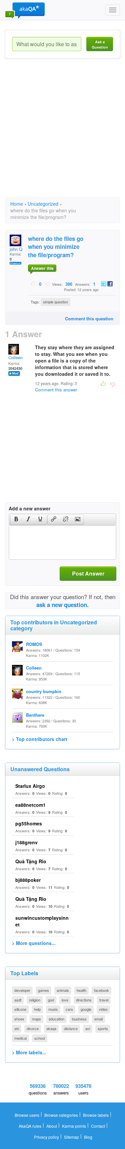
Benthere (35, 715)
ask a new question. (62, 605)
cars (69, 1009)
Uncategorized (43, 203)
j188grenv (26, 842)
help (37, 1009)
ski (16, 1028)
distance (71, 1028)
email (98, 1018)
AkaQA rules (30, 1126)
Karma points (74, 1126)
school (39, 1038)
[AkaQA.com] (25, 10)
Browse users (27, 1115)
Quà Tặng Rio (30, 861)
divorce (33, 1028)
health (81, 990)
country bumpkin (43, 691)
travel (103, 999)
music (53, 1009)
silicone (20, 1009)
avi (87, 1028)
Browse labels (96, 1115)
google (86, 1009)
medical (20, 1038)
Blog (88, 1137)
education (56, 1018)
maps (36, 1018)
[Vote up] (33, 283)
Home (16, 203)
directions (84, 999)
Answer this (42, 268)
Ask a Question (100, 44)
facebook (101, 990)
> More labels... (29, 1052)
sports (103, 1028)
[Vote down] (47, 283)
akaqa (51, 1028)
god (51, 999)
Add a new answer (29, 508)
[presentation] (16, 519)
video (103, 1009)
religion (34, 999)
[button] (16, 520)
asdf (17, 999)
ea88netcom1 (30, 804)
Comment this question (89, 318)
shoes (19, 1018)
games (43, 990)
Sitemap (71, 1137)
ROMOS (34, 644)
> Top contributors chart (39, 739)
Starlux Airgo (30, 786)
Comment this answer (56, 389)
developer (22, 990)
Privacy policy (46, 1137)
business (79, 1018)
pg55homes (28, 823)
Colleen (15, 357)
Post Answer (88, 573)
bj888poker (28, 880)
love (65, 999)
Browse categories (61, 1115)
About (51, 1126)
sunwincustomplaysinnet (42, 921)
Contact (98, 1126)
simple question (55, 301)
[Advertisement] (62, 133)
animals (63, 990)
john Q (16, 249)
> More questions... (34, 943)
